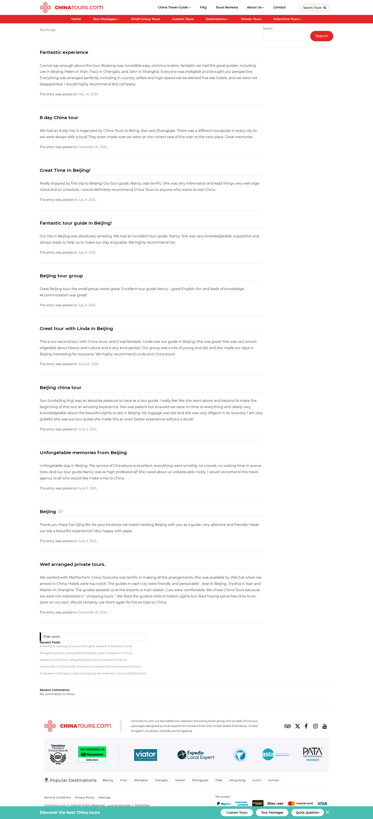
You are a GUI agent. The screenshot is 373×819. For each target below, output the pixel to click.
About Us (254, 7)
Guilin (256, 780)
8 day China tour (59, 117)
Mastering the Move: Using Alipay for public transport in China (83, 659)
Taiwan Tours (251, 19)
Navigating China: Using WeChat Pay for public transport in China (86, 653)
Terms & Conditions (57, 797)
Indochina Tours (286, 19)
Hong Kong (237, 780)
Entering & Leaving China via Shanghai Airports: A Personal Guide (86, 646)
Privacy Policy (84, 797)
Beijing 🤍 (51, 511)
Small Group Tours (145, 19)
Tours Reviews (227, 7)
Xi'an (123, 780)
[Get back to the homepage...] (77, 726)
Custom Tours (183, 19)
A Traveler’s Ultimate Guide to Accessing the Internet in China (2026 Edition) (93, 673)
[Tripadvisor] (287, 726)
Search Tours (312, 7)
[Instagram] (315, 726)
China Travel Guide (173, 7)
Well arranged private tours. (72, 564)
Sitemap (104, 797)
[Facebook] (306, 726)
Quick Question (307, 812)
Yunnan (273, 780)
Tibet (218, 780)
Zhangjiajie (200, 780)
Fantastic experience (64, 52)
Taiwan (180, 780)
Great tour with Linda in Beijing (76, 328)
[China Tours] (71, 7)
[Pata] (313, 755)
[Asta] (275, 755)
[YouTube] (324, 726)
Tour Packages (104, 19)
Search (322, 36)
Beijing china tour (60, 387)
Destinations (216, 19)
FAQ (203, 7)
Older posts (51, 637)
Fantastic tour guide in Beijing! (76, 223)
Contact (279, 7)
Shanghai (141, 780)
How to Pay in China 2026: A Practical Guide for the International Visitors (90, 666)
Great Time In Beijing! (65, 170)
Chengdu (161, 780)
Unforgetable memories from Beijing (83, 452)
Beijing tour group (61, 275)
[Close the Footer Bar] (327, 812)
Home (76, 19)
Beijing (108, 780)
